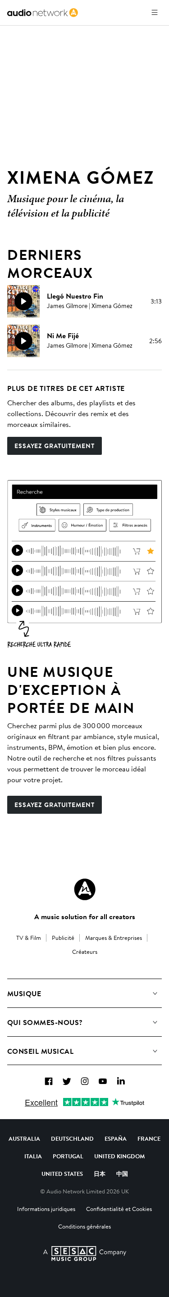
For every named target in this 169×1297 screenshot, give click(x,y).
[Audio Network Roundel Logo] (85, 889)
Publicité (63, 938)
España (116, 1138)
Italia (33, 1156)
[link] (42, 12)
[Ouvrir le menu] (154, 12)
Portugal (68, 1156)
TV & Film (28, 938)
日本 (99, 1174)
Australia (24, 1138)
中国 (122, 1174)
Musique (24, 993)
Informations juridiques (46, 1209)
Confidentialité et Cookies (119, 1209)
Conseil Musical (40, 1051)
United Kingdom (119, 1156)
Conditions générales (84, 1226)
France (148, 1138)
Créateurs (84, 952)
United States (62, 1174)
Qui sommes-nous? (45, 1022)
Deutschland (72, 1138)
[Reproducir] (23, 301)
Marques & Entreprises (113, 938)
